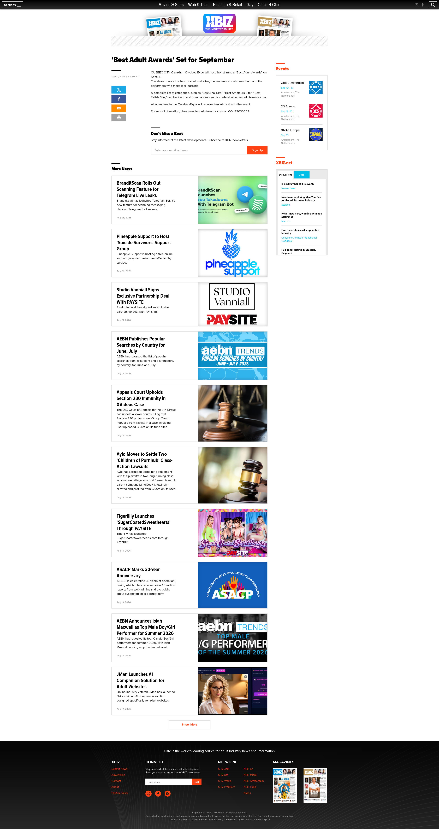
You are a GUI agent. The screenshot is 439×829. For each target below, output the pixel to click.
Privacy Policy (119, 793)
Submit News (119, 769)
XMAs (247, 793)
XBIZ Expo (250, 787)
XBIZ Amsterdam (292, 82)
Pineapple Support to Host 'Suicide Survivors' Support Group (144, 242)
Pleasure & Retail (227, 5)
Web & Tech (198, 5)
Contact (116, 781)
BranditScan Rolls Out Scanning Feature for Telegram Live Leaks (139, 189)
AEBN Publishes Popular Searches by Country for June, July (141, 345)
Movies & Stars (171, 5)
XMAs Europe (290, 130)
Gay (249, 5)
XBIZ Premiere (226, 787)
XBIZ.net (284, 162)
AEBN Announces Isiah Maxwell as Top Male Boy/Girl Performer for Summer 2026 (146, 627)
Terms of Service (254, 819)
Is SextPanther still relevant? (297, 184)
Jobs (301, 174)
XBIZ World (224, 781)
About (115, 787)
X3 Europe (288, 106)
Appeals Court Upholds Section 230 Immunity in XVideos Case (141, 398)
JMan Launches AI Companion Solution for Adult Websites (140, 680)
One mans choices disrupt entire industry (300, 231)
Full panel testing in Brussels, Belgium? (298, 251)
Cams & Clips (269, 5)
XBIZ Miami (250, 775)
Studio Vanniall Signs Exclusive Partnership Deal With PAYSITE (143, 296)
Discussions (285, 174)
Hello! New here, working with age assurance (301, 215)
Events (282, 68)
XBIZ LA (248, 769)
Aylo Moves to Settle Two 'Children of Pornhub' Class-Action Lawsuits (145, 460)
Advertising (118, 775)
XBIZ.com (223, 769)
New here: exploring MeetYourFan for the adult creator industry (301, 198)
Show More (189, 724)
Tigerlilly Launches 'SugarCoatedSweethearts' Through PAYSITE (143, 522)
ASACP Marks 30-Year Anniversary (138, 572)
